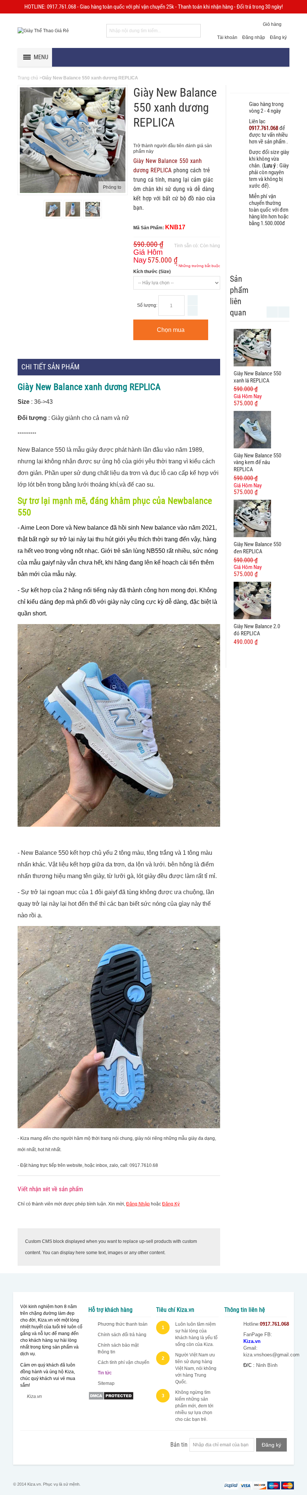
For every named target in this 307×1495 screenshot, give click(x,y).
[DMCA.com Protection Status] (111, 1394)
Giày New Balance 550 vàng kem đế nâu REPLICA (257, 462)
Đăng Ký (171, 1204)
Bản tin (179, 1444)
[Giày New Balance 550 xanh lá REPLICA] (252, 347)
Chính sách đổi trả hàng (122, 1334)
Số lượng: (147, 305)
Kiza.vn (34, 1396)
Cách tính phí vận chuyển (123, 1362)
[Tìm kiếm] (194, 30)
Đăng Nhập (138, 1204)
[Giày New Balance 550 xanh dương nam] (53, 209)
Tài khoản (227, 37)
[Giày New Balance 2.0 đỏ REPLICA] (252, 600)
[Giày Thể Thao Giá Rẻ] (43, 30)
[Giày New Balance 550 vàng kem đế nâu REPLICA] (252, 429)
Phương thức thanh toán (123, 1324)
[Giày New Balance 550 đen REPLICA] (252, 518)
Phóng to (112, 187)
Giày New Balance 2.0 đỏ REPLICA (257, 630)
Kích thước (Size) (152, 271)
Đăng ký (278, 37)
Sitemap (106, 1383)
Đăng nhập (253, 37)
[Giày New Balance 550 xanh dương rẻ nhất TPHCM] (73, 209)
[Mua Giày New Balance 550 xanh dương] (92, 209)
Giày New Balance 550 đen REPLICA (257, 548)
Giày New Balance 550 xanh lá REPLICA (257, 377)
